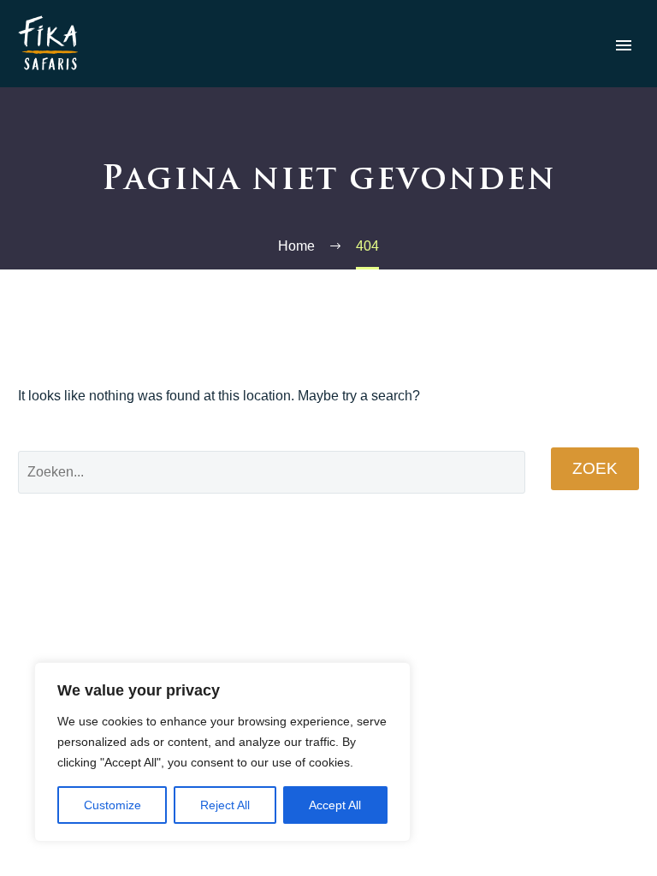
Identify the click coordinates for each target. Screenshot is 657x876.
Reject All (225, 805)
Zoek (595, 468)
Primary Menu (623, 45)
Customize (112, 805)
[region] (222, 752)
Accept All (335, 805)
